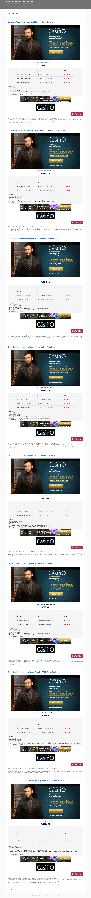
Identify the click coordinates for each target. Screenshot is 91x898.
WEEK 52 (51, 882)
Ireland (37, 121)
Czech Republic (69, 769)
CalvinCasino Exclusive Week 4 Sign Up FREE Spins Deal (32, 672)
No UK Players (67, 771)
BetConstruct (37, 119)
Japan (39, 771)
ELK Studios (14, 121)
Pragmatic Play (11, 122)
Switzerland (35, 772)
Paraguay (10, 772)
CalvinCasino (39, 62)
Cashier (20, 118)
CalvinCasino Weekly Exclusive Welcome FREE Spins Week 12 (34, 239)
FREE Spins (25, 7)
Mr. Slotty (52, 121)
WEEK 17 (23, 122)
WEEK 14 (12, 230)
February (81, 553)
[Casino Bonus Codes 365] (20, 2)
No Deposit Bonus (35, 7)
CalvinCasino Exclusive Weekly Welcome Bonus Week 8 (31, 455)
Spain (31, 772)
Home (9, 7)
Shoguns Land (50, 74)
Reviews (75, 7)
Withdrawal (54, 118)
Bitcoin (10, 118)
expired (28, 118)
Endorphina (20, 121)
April (18, 119)
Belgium (27, 769)
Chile (65, 769)
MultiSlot (56, 121)
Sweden (41, 882)
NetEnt (60, 121)
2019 (16, 119)
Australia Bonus (66, 7)
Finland (24, 121)
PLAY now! (77, 114)
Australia (22, 119)
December (12, 881)
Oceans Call (50, 186)
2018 (16, 879)
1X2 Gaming (11, 119)
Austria (25, 119)
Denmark (9, 121)
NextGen (64, 121)
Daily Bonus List (77, 119)
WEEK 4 (40, 772)
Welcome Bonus (47, 7)
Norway (75, 121)
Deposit (24, 118)
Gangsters (49, 78)
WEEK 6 (81, 662)
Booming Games (44, 119)
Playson (79, 121)
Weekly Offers (29, 122)
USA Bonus (57, 7)
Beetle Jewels (50, 82)
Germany (34, 121)
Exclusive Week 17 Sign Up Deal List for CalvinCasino (30, 22)
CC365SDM (67, 78)
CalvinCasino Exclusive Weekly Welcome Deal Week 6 (31, 564)
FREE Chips (16, 7)
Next (12, 889)
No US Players (70, 121)
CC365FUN (67, 82)
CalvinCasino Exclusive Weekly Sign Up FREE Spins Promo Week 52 (36, 780)
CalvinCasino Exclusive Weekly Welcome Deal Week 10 (31, 347)
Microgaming (46, 121)
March (20, 337)
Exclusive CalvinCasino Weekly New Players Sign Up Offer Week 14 (36, 130)
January (36, 771)
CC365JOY (67, 186)
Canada (55, 119)
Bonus (17, 118)
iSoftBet (41, 121)
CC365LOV (67, 74)
